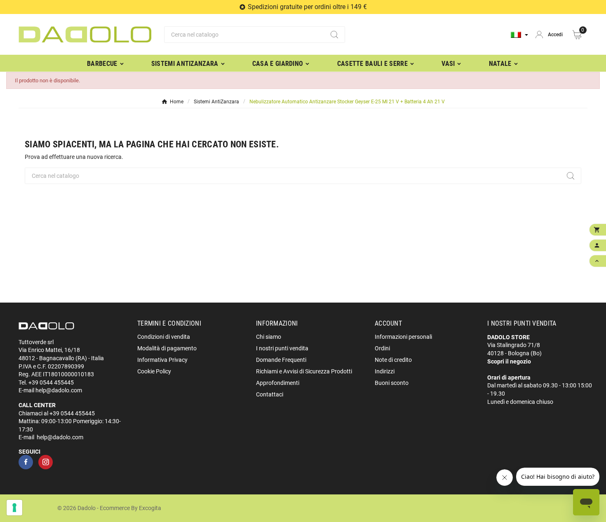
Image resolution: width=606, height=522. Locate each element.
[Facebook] (26, 462)
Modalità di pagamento (167, 348)
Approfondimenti (277, 383)
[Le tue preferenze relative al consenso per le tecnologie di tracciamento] (14, 507)
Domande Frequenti (281, 360)
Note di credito (393, 360)
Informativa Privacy (162, 360)
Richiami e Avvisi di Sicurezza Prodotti (304, 371)
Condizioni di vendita (163, 336)
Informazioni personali (403, 336)
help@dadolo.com (58, 390)
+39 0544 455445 (51, 382)
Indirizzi (385, 371)
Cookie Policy (154, 371)
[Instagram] (45, 462)
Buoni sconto (392, 383)
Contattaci (269, 394)
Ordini (382, 348)
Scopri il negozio (509, 361)
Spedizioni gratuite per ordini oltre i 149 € (307, 7)
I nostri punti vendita (282, 348)
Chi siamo (268, 336)
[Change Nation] (519, 35)
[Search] (334, 34)
